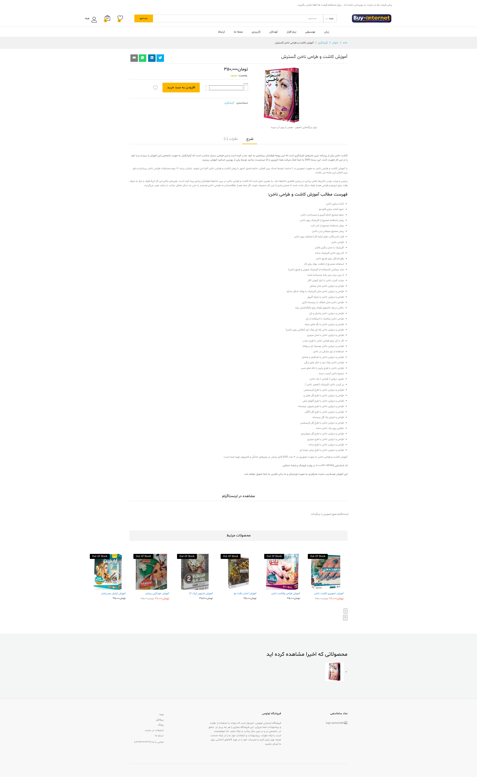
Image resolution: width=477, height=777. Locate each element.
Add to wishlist (155, 87)
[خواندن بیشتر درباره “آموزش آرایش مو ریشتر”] (116, 587)
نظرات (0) (231, 139)
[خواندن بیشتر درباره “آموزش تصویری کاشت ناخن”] (334, 587)
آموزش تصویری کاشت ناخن (329, 593)
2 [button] (345, 617)
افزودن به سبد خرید (181, 87)
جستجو (144, 18)
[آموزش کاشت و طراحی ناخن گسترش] (142, 58)
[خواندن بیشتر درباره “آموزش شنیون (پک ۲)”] (203, 587)
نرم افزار (291, 32)
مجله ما (238, 32)
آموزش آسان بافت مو (245, 593)
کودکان (273, 32)
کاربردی (256, 32)
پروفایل (160, 720)
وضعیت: (242, 75)
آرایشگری (229, 103)
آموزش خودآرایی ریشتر (157, 593)
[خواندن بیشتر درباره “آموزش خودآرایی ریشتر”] (159, 587)
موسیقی (310, 32)
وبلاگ (161, 725)
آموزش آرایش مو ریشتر (113, 593)
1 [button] (345, 611)
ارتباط (221, 32)
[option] (326, 577)
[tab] (250, 140)
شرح (249, 139)
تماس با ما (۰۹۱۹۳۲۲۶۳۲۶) (149, 742)
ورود (87, 18)
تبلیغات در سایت (154, 730)
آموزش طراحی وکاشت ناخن (285, 593)
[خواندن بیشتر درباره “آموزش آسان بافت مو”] (246, 587)
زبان (326, 32)
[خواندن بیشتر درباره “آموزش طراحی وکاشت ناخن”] (290, 587)
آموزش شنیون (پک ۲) (201, 593)
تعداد (245, 84)
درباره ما (159, 735)
